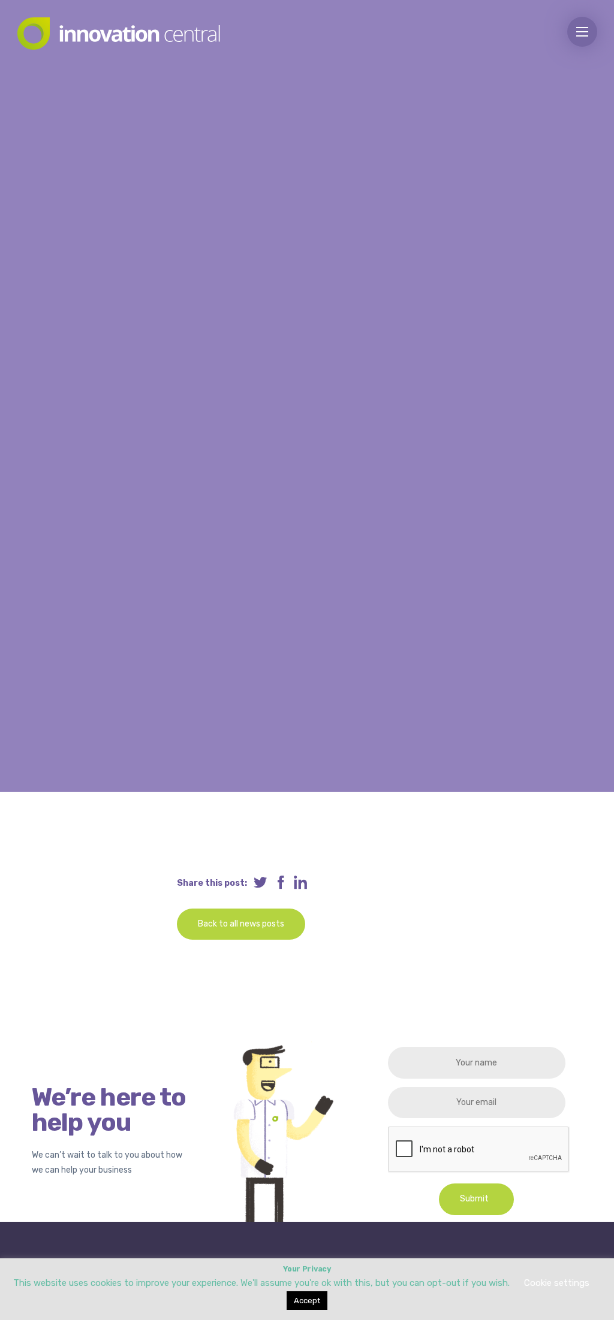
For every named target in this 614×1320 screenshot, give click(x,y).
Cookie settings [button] (556, 1282)
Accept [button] (307, 1300)
